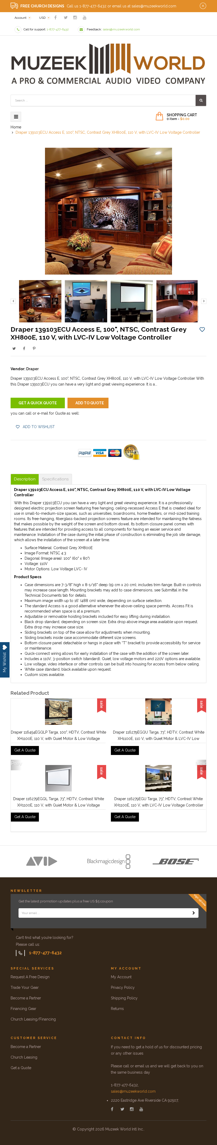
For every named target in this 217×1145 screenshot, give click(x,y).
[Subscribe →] (194, 913)
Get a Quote (21, 1068)
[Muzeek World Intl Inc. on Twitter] (66, 17)
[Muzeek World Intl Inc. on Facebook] (55, 17)
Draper (32, 369)
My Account (121, 977)
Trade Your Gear (25, 987)
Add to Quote (89, 403)
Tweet (14, 348)
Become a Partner (26, 998)
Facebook (24, 348)
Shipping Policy (124, 998)
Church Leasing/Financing (33, 1019)
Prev (16, 763)
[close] (203, 6)
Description (24, 479)
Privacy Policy (123, 987)
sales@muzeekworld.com (133, 1091)
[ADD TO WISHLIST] (202, 329)
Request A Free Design (30, 977)
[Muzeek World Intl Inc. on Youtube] (85, 17)
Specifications (55, 479)
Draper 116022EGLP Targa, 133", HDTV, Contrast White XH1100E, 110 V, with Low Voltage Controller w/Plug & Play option (58, 805)
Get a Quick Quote (38, 403)
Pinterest (34, 348)
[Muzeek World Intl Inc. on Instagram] (75, 17)
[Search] (201, 100)
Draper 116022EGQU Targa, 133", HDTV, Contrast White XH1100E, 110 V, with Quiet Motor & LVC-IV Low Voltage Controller (158, 805)
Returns (117, 1009)
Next (201, 763)
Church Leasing (24, 1057)
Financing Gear (23, 1009)
